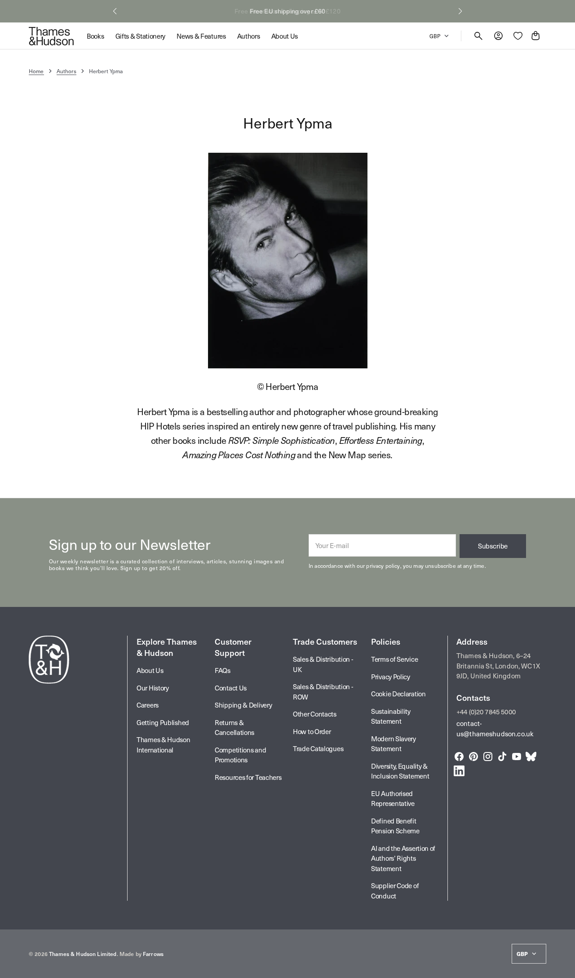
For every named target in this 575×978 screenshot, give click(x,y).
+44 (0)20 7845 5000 (486, 712)
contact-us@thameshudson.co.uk (495, 728)
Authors (66, 71)
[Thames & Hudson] (51, 35)
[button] (114, 11)
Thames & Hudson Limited (82, 954)
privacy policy (383, 566)
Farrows (153, 954)
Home (36, 71)
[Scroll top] (564, 967)
